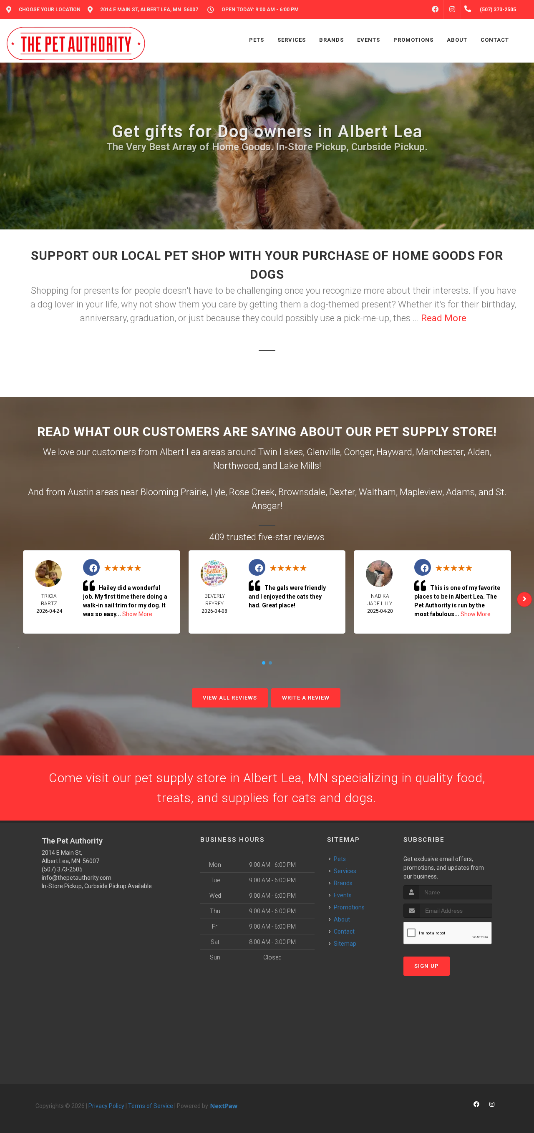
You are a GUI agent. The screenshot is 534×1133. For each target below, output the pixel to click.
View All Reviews (230, 698)
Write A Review (306, 698)
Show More (137, 614)
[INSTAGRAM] (452, 9)
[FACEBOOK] (435, 9)
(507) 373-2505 (62, 869)
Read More (443, 318)
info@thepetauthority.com (76, 877)
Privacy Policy (106, 1106)
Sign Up (426, 966)
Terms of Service (150, 1106)
